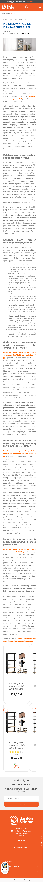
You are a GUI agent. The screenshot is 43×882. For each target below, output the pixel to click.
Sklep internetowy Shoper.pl (21, 880)
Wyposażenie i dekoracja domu (15, 19)
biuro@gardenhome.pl (21, 847)
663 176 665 (31, 2)
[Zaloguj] (26, 6)
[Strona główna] (7, 6)
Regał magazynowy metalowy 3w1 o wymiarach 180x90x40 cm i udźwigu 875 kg (19, 453)
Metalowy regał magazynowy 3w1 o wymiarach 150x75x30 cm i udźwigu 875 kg (19, 355)
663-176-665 (22, 841)
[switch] (5, 872)
